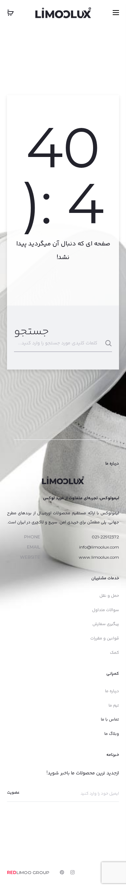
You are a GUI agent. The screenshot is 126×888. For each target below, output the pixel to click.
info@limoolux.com (99, 547)
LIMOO (19, 872)
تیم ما (113, 705)
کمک (114, 652)
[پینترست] (62, 872)
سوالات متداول (105, 609)
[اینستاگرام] (72, 872)
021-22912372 (105, 536)
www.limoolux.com (99, 557)
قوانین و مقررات (104, 637)
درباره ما (112, 690)
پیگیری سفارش (105, 623)
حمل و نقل (109, 595)
